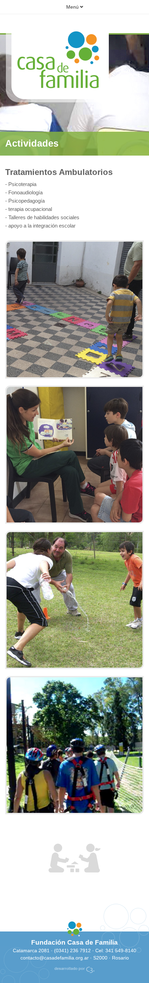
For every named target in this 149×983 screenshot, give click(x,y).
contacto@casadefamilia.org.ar (55, 958)
